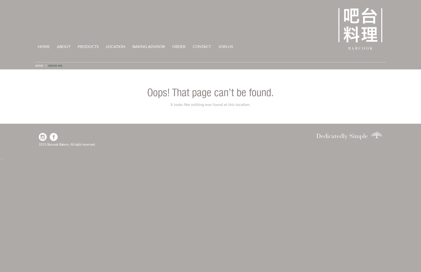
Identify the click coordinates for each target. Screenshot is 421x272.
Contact (202, 47)
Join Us (225, 47)
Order (178, 47)
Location (115, 47)
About (63, 47)
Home (44, 47)
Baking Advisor (149, 47)
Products (88, 47)
